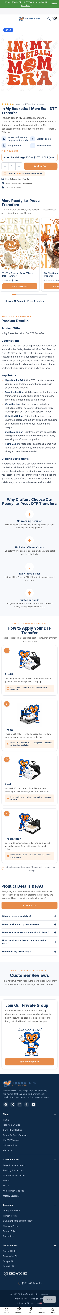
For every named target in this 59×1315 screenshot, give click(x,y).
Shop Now (25, 5)
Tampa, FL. (8, 1261)
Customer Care (11, 1159)
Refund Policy (10, 1231)
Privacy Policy (10, 1215)
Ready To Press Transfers (15, 1135)
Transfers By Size (11, 1125)
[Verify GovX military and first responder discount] (29, 1274)
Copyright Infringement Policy (18, 1221)
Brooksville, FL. (10, 1256)
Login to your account (14, 1165)
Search (6, 1180)
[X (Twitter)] (12, 1104)
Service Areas (10, 1245)
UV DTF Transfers (11, 1140)
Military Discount (11, 1196)
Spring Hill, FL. (10, 1251)
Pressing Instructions (13, 1170)
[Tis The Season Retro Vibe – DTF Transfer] (19, 244)
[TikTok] (26, 1104)
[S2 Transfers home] (19, 1083)
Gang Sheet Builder (12, 1130)
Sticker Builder (10, 1145)
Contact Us (29, 905)
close (54, 4)
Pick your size (10, 151)
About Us (7, 1150)
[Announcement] (26, 4)
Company (8, 1205)
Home (6, 1120)
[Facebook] (5, 1104)
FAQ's (6, 1185)
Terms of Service (11, 1210)
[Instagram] (19, 1104)
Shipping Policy (10, 1226)
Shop (6, 1114)
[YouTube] (33, 1104)
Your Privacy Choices (13, 1190)
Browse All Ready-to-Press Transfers (24, 301)
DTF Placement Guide (14, 1175)
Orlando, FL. (9, 1266)
